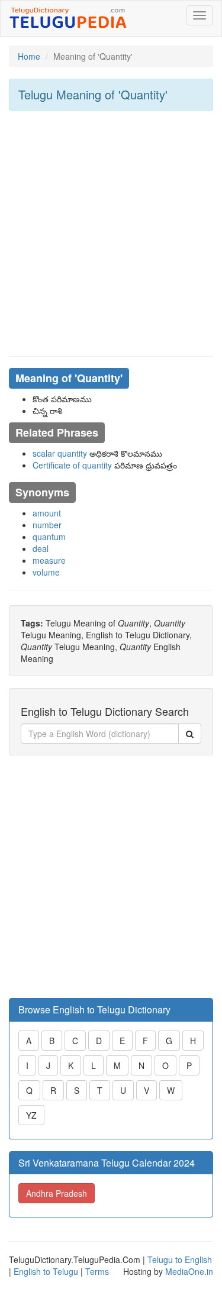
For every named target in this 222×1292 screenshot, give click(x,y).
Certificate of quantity (72, 465)
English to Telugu (46, 1271)
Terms (97, 1271)
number (47, 525)
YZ (31, 1115)
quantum (49, 536)
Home (29, 56)
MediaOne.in (189, 1271)
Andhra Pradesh (56, 1193)
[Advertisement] (111, 233)
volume (46, 572)
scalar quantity (60, 453)
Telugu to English (179, 1259)
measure (49, 560)
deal (41, 548)
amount (47, 513)
